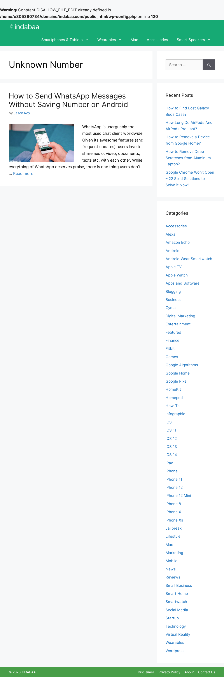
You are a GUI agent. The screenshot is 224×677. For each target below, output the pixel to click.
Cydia (171, 308)
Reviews (173, 577)
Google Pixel (176, 381)
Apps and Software (183, 283)
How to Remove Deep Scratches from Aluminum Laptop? (188, 157)
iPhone (172, 471)
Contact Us (206, 672)
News (171, 569)
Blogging (173, 291)
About (189, 672)
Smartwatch (176, 601)
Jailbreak (174, 528)
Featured (173, 332)
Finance (172, 340)
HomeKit (173, 389)
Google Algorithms (182, 365)
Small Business (179, 585)
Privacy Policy (169, 672)
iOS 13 (171, 446)
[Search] (209, 64)
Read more (23, 173)
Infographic (175, 414)
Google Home (178, 373)
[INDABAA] (24, 26)
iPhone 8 (173, 504)
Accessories (157, 40)
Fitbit (170, 348)
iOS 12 (171, 438)
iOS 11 (171, 430)
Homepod (174, 397)
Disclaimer (146, 672)
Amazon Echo (178, 242)
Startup (172, 618)
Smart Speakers (191, 40)
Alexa (170, 234)
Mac (134, 40)
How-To (173, 406)
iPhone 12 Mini (178, 495)
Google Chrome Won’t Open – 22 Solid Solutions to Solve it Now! (190, 178)
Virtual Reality (178, 634)
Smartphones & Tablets (62, 40)
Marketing (174, 553)
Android (173, 251)
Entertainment (178, 324)
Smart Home (177, 593)
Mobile (171, 561)
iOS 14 (171, 454)
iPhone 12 (174, 487)
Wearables (106, 40)
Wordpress (175, 651)
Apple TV (174, 267)
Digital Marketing (180, 316)
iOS (169, 422)
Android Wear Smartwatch (189, 259)
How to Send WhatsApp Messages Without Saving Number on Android (68, 100)
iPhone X (173, 512)
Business (173, 299)
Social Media (177, 610)
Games (172, 357)
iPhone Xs (174, 520)
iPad (169, 463)
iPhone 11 (174, 479)
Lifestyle (173, 536)
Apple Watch (177, 275)
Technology (176, 626)
